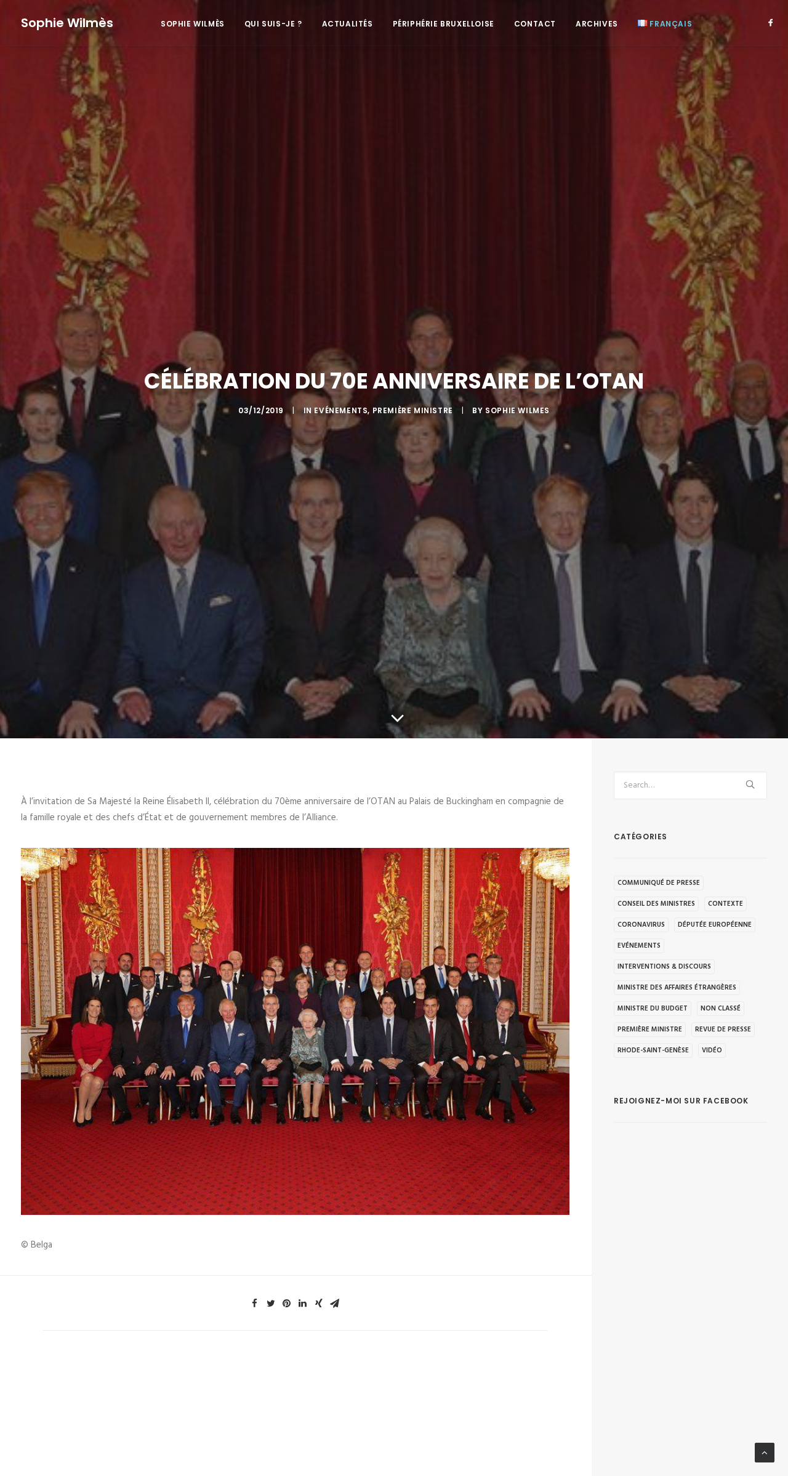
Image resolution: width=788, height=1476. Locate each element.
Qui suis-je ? (273, 23)
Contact (535, 23)
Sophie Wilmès (193, 23)
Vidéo (712, 1050)
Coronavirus (641, 924)
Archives (597, 23)
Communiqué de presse (658, 883)
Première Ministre (412, 410)
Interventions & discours (664, 966)
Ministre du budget (652, 1008)
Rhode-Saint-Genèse (653, 1050)
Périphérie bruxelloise (443, 23)
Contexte (725, 903)
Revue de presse (723, 1029)
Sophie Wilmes (517, 410)
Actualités (347, 23)
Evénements (341, 410)
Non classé (721, 1008)
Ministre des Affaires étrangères (676, 987)
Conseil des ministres (656, 903)
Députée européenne (715, 924)
